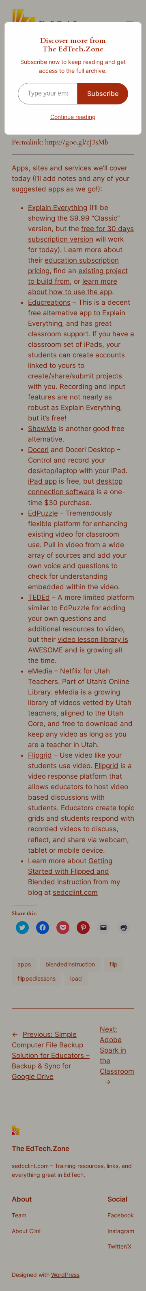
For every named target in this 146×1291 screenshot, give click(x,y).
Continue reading (73, 116)
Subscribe (102, 93)
